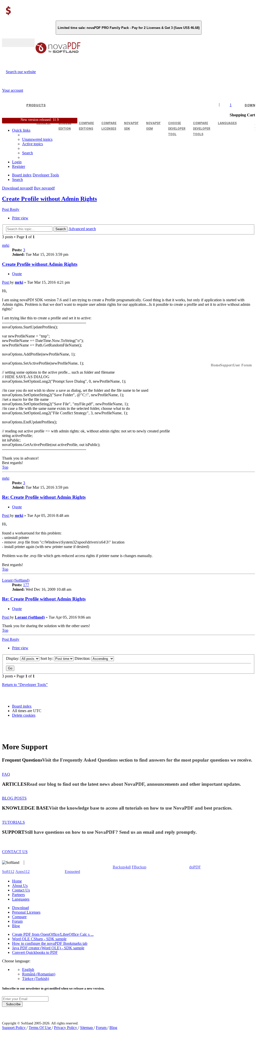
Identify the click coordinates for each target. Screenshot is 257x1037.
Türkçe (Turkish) (35, 978)
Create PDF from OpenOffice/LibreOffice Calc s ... (53, 934)
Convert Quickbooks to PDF (35, 952)
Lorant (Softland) (15, 580)
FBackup (139, 867)
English (28, 969)
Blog (16, 926)
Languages (20, 899)
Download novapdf (17, 188)
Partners (18, 895)
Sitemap (87, 1027)
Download (20, 908)
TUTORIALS (13, 822)
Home (17, 881)
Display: (13, 658)
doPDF (195, 867)
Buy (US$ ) (18, 42)
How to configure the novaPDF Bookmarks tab (49, 943)
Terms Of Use (40, 1027)
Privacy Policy (66, 1027)
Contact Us (21, 890)
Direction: (83, 658)
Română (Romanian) (38, 974)
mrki (5, 245)
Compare (19, 917)
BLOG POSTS (14, 798)
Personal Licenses (26, 912)
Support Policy (14, 1027)
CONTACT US (15, 852)
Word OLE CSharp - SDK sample (39, 939)
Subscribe (12, 1004)
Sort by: (47, 658)
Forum (17, 921)
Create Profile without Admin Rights (49, 198)
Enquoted (72, 871)
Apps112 (22, 871)
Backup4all (122, 867)
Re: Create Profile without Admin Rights (44, 497)
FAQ (6, 774)
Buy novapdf (44, 188)
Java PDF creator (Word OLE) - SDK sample (48, 948)
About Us (20, 885)
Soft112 (8, 871)
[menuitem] (32, 144)
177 (26, 585)
